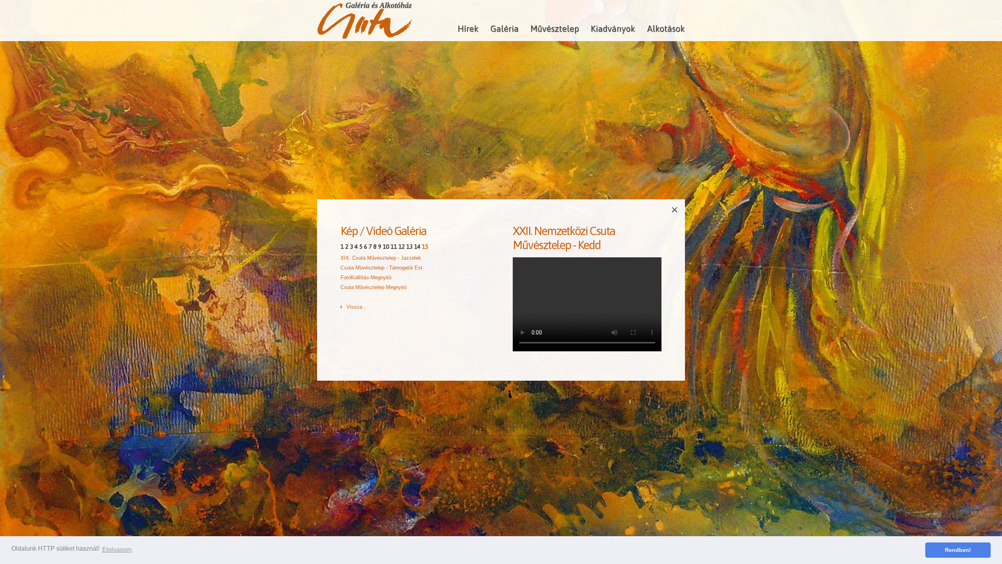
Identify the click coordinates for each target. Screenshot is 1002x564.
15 (425, 246)
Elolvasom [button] (117, 549)
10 (386, 246)
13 (409, 246)
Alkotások (666, 29)
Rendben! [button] (958, 550)
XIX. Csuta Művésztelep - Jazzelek (381, 258)
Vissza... (356, 307)
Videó (379, 230)
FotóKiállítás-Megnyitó (366, 277)
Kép (349, 230)
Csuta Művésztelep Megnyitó (374, 287)
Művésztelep (554, 29)
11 (394, 246)
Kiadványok (613, 29)
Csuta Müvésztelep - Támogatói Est (381, 268)
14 (417, 246)
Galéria (504, 29)
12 (401, 246)
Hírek (468, 29)
